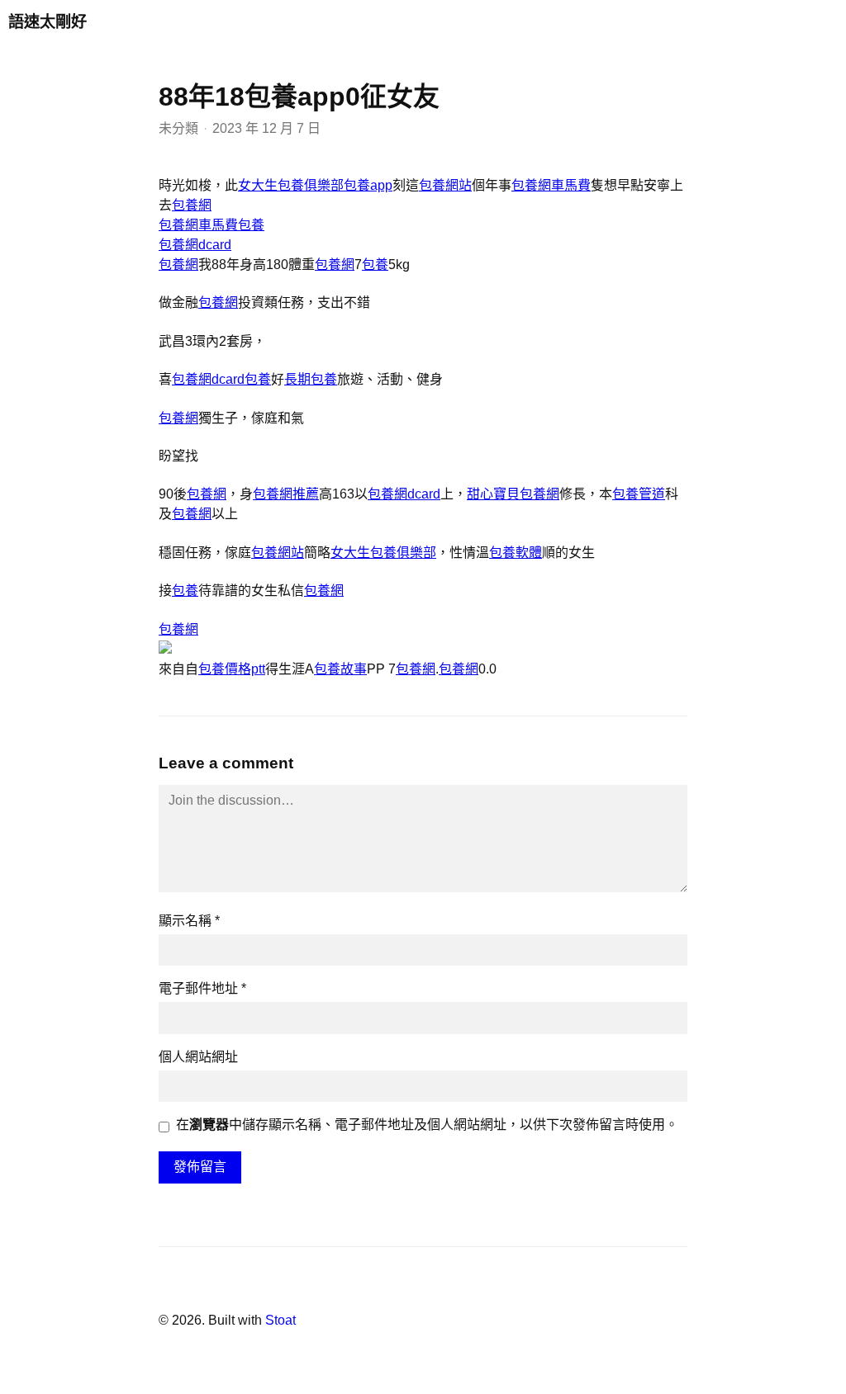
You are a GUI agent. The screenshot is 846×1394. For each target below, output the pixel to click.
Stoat (280, 1320)
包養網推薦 (286, 494)
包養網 (192, 205)
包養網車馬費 (551, 185)
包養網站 (445, 185)
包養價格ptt (231, 669)
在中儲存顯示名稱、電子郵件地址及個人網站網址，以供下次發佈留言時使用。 (427, 1125)
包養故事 (340, 669)
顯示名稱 (189, 921)
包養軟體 (515, 553)
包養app (368, 185)
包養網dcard (195, 245)
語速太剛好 (47, 22)
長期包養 (310, 379)
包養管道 (638, 494)
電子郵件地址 (202, 988)
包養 (251, 225)
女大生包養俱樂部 (291, 185)
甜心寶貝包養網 (513, 494)
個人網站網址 (198, 1057)
